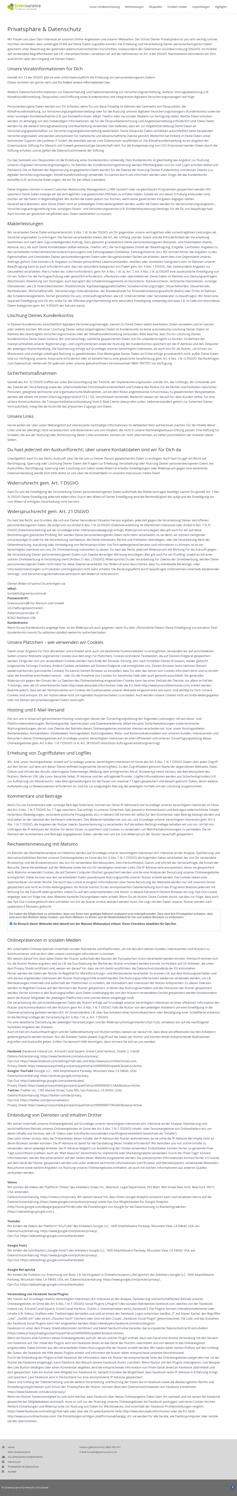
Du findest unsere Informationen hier (84, 82)
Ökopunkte (155, 7)
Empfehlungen (201, 7)
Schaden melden (177, 7)
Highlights (221, 7)
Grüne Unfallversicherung (105, 7)
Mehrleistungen (134, 7)
